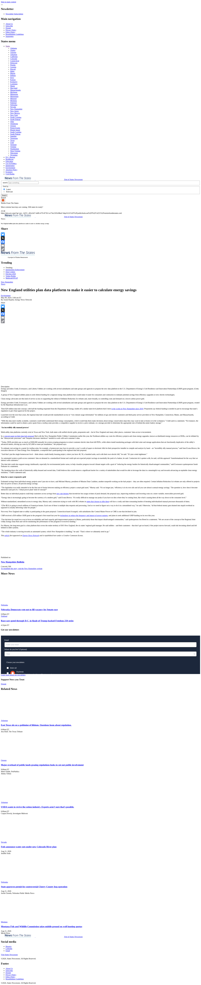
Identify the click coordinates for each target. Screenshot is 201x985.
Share (3, 303)
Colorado (13, 59)
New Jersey (14, 111)
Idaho (12, 71)
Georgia (13, 67)
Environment (10, 168)
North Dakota (15, 120)
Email (8, 951)
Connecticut (14, 61)
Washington (14, 149)
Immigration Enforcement (15, 270)
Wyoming (13, 155)
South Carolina (15, 132)
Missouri (13, 99)
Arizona (13, 52)
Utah (12, 143)
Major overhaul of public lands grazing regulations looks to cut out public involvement (42, 765)
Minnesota (14, 94)
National (13, 103)
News (3, 284)
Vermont (13, 145)
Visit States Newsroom (9, 955)
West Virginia (15, 151)
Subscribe (9, 26)
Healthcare (9, 159)
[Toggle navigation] (2, 4)
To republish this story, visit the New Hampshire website (21, 569)
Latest (8, 189)
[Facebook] (100, 242)
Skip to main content (8, 2)
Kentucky (13, 82)
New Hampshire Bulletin (12, 562)
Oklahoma (14, 124)
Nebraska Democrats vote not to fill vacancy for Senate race (29, 609)
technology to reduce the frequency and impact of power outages (84, 515)
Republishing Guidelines (15, 34)
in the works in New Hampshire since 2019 (127, 409)
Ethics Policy (10, 32)
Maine (12, 86)
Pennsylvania (15, 128)
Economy (9, 172)
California (14, 57)
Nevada (13, 107)
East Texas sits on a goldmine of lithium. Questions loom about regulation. (36, 725)
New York (14, 115)
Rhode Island (15, 130)
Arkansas (13, 55)
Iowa (12, 78)
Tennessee (14, 138)
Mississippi (14, 96)
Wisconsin (14, 153)
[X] (100, 238)
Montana (13, 101)
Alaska (12, 50)
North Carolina (15, 117)
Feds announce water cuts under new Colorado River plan (29, 847)
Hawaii (13, 69)
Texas (12, 140)
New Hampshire (16, 109)
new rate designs (63, 494)
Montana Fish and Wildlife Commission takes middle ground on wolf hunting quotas (41, 926)
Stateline (13, 136)
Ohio (12, 122)
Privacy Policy (11, 30)
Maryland (13, 88)
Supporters (9, 36)
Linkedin (9, 949)
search (5, 183)
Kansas (13, 80)
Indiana (13, 75)
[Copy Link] (100, 249)
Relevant (9, 192)
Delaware (13, 63)
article (7, 536)
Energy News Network (31, 536)
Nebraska (13, 105)
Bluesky (9, 947)
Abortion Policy (11, 170)
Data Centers (10, 272)
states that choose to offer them (98, 502)
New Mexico (15, 113)
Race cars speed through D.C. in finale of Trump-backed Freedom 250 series (37, 621)
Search (4, 195)
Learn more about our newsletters (13, 675)
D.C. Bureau (10, 157)
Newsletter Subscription (14, 14)
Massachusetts (15, 90)
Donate (8, 28)
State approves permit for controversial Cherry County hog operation (34, 886)
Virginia (13, 147)
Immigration (10, 166)
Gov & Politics (11, 164)
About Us (9, 24)
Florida (12, 65)
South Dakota (15, 134)
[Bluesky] (100, 234)
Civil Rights (10, 174)
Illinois (12, 73)
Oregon (13, 126)
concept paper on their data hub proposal (19, 436)
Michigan (13, 92)
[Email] (100, 245)
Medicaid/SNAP (12, 278)
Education (9, 161)
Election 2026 (11, 274)
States (8, 46)
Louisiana (13, 84)
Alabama (13, 48)
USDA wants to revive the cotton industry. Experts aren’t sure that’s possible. (37, 807)
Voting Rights (11, 276)
